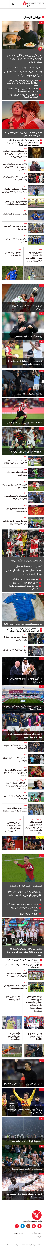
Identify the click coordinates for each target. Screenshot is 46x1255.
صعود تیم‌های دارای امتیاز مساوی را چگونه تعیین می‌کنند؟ (15, 810)
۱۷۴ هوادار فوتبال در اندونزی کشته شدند (25, 1141)
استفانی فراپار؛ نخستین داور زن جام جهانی (15, 759)
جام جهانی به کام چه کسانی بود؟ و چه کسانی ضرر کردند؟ (23, 96)
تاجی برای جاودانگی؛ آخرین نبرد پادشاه (24, 140)
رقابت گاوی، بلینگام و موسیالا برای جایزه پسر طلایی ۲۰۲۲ (24, 1111)
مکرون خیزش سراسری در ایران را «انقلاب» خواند (23, 961)
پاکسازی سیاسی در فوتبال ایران (15, 214)
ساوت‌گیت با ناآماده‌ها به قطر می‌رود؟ (27, 1169)
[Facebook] (39, 1226)
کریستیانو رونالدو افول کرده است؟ (26, 886)
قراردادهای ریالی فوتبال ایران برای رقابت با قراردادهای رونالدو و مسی (25, 363)
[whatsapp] (17, 1226)
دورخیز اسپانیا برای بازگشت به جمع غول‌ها (15, 228)
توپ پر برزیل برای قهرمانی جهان (13, 998)
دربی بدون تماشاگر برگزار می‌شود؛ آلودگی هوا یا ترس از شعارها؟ (23, 708)
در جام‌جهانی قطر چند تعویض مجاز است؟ (15, 797)
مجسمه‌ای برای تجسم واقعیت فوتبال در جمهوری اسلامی (15, 203)
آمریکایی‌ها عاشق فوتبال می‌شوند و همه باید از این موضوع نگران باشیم (12, 827)
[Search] (13, 4)
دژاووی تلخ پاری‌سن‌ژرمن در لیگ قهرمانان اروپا (14, 486)
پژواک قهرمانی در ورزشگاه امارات (26, 561)
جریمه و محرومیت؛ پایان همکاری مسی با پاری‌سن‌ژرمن (15, 461)
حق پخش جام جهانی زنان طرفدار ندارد (17, 474)
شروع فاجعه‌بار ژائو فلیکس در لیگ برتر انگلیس (23, 587)
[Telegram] (22, 1226)
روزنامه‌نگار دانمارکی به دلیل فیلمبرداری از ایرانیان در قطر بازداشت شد (16, 785)
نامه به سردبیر (18, 1233)
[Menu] (4, 4)
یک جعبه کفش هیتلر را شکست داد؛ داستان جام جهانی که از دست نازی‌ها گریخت (15, 154)
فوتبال (41, 22)
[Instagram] (28, 1226)
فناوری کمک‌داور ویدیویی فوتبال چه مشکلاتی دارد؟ (15, 178)
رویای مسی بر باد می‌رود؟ (28, 913)
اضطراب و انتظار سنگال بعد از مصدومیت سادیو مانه (15, 987)
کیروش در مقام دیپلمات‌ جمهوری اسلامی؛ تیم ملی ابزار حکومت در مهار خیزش (34, 828)
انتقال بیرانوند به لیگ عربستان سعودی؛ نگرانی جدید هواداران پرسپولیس (34, 256)
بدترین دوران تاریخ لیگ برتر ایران (25, 583)
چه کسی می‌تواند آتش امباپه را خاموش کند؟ (15, 747)
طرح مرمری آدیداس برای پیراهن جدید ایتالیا (23, 624)
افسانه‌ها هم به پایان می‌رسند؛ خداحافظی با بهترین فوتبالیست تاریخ (22, 90)
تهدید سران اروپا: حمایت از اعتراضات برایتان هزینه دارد (22, 966)
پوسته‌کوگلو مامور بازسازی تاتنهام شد (27, 336)
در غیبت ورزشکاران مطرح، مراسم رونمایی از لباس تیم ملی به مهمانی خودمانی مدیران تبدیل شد (34, 1004)
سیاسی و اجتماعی (22, 780)
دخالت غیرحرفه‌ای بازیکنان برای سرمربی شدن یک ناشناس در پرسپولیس (15, 166)
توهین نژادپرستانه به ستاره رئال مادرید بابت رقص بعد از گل (24, 1196)
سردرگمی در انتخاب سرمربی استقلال (16, 240)
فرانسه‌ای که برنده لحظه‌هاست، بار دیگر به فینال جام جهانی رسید (25, 736)
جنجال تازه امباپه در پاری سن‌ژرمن (13, 254)
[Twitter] (34, 1226)
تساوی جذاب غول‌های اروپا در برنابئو (26, 451)
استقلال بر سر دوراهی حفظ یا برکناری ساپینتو (15, 638)
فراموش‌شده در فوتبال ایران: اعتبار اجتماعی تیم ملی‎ (24, 307)
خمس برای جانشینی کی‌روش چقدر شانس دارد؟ (16, 497)
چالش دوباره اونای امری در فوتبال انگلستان (34, 1036)
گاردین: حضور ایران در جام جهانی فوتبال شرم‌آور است (17, 974)
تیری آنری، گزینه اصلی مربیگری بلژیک (24, 631)
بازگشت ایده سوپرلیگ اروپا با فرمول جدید (14, 1036)
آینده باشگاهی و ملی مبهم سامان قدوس (24, 422)
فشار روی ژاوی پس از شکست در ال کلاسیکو (23, 1083)
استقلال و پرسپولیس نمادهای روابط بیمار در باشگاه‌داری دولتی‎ (14, 190)
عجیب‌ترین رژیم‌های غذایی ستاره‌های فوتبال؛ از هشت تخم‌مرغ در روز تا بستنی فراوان (24, 59)
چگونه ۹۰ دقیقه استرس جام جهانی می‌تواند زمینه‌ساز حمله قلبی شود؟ (22, 144)
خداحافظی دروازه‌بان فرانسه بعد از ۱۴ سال (23, 629)
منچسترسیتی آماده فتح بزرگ (29, 393)
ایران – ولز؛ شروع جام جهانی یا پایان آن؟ (22, 904)
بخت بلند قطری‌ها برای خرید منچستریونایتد (16, 510)
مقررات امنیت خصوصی (34, 1237)
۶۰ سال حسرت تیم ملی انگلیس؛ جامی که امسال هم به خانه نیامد (23, 134)
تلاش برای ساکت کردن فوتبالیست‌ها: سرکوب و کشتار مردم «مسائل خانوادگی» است (24, 952)
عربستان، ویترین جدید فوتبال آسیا (25, 579)
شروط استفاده (37, 1233)
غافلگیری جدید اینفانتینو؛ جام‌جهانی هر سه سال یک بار (24, 680)
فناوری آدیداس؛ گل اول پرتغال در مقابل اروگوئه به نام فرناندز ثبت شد (15, 773)
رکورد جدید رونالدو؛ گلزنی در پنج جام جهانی (24, 909)
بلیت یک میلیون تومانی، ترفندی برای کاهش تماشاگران (15, 522)
